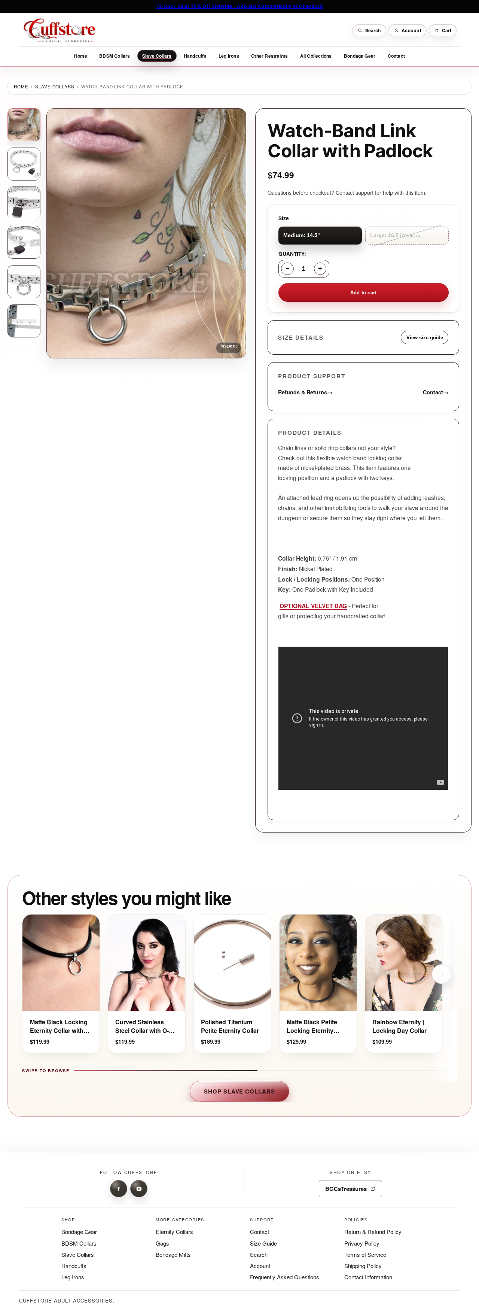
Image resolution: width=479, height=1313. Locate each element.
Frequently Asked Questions (284, 1277)
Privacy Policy (361, 1243)
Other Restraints (269, 55)
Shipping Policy (363, 1266)
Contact (396, 55)
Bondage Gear (359, 55)
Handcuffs (195, 55)
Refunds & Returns (305, 392)
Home (80, 55)
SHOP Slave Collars (239, 1091)
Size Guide (263, 1243)
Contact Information (368, 1277)
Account (260, 1266)
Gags (162, 1243)
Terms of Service (365, 1254)
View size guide (424, 337)
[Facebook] (118, 1188)
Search (259, 1254)
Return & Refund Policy (373, 1231)
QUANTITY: (292, 253)
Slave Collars (156, 55)
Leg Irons (229, 55)
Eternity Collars (174, 1231)
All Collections (316, 55)
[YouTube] (138, 1188)
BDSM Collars (114, 55)
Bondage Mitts (173, 1254)
